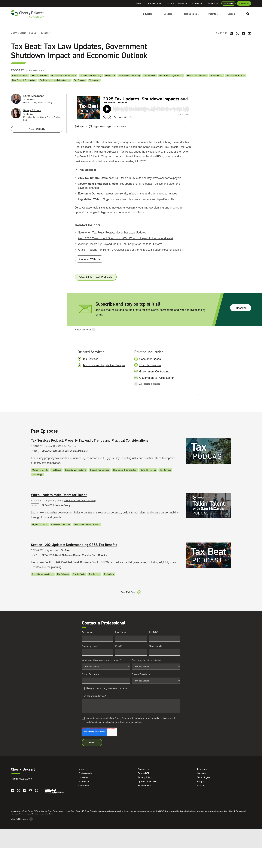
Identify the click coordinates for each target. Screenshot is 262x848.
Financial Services (39, 75)
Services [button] (168, 13)
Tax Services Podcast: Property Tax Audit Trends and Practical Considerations (89, 440)
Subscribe (228, 3)
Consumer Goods (20, 75)
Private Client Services (196, 75)
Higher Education (39, 524)
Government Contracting (90, 75)
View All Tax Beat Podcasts (95, 277)
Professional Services (236, 75)
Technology (94, 80)
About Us (140, 3)
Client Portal (212, 3)
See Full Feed (128, 592)
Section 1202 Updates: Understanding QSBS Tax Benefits (74, 544)
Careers (231, 13)
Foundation (197, 3)
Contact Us (244, 3)
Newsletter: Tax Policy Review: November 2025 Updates (112, 232)
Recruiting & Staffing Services (86, 524)
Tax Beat (65, 550)
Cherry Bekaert (18, 32)
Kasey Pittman (32, 110)
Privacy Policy (145, 777)
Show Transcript (83, 329)
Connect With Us (89, 259)
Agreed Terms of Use (148, 781)
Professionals (154, 3)
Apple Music (100, 126)
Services (201, 773)
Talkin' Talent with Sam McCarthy (80, 500)
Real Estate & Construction (23, 80)
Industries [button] (147, 13)
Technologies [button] (190, 13)
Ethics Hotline (144, 785)
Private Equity (216, 75)
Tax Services (79, 80)
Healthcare (110, 75)
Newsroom (183, 3)
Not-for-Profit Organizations (171, 75)
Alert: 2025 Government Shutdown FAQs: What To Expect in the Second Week (125, 238)
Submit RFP (144, 773)
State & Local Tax (148, 469)
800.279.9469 (25, 778)
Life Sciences (149, 75)
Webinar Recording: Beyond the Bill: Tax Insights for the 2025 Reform (120, 244)
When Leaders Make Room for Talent (59, 494)
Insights (32, 32)
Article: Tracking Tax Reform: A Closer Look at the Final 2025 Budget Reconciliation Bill (130, 249)
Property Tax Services (99, 469)
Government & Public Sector (63, 75)
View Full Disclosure (19, 819)
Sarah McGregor (33, 96)
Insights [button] (212, 13)
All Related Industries (149, 383)
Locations (169, 3)
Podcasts (44, 32)
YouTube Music (118, 126)
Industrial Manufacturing (129, 75)
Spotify (83, 126)
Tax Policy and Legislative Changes (55, 80)
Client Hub (83, 785)
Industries (202, 769)
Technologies (203, 777)
